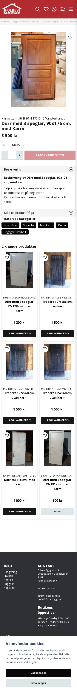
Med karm (46, 225)
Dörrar (35, 21)
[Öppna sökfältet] (38, 9)
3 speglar (28, 225)
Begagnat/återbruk (21, 21)
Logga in (9, 584)
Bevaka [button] (57, 511)
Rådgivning (10, 572)
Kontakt (8, 580)
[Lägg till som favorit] (46, 9)
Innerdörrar (10, 225)
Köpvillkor (10, 587)
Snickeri (8, 576)
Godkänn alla (38, 672)
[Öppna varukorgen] (62, 9)
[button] (70, 37)
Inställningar (38, 683)
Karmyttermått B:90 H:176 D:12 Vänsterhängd (33, 118)
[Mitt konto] (54, 9)
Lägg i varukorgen (20, 333)
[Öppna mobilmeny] (71, 9)
